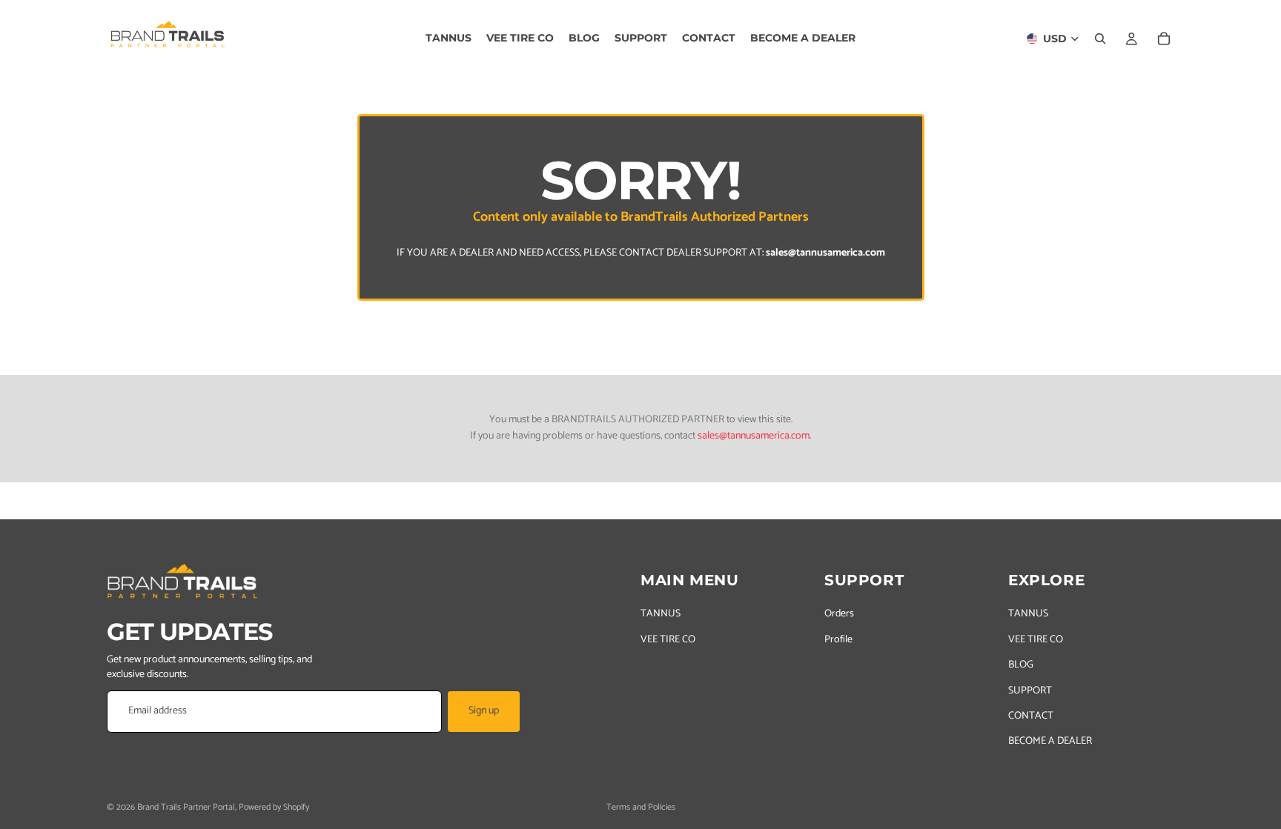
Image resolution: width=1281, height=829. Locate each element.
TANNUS (660, 613)
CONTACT (1030, 716)
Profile (838, 639)
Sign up (484, 710)
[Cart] (1164, 38)
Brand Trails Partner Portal (186, 807)
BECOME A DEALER (1050, 741)
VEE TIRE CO (667, 639)
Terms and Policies (640, 807)
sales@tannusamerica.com (825, 253)
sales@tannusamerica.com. (754, 436)
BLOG (1020, 664)
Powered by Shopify (274, 807)
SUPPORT (1030, 690)
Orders (839, 613)
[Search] (1100, 38)
